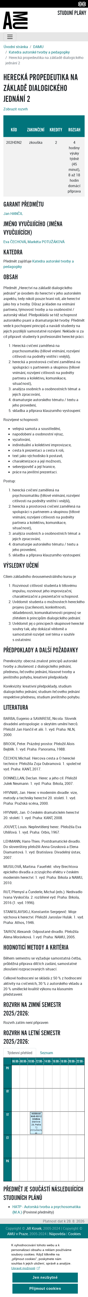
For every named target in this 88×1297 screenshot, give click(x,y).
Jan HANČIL (13, 213)
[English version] (81, 3)
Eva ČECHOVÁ (14, 241)
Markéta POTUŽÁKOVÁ (46, 241)
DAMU (38, 46)
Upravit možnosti (23, 1268)
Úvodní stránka (16, 46)
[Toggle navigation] (10, 36)
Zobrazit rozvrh (15, 109)
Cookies (74, 1233)
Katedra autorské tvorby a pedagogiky (39, 52)
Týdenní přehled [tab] (19, 1052)
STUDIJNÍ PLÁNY (72, 13)
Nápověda (57, 1233)
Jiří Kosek (34, 1228)
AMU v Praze (17, 1233)
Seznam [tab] (46, 1052)
